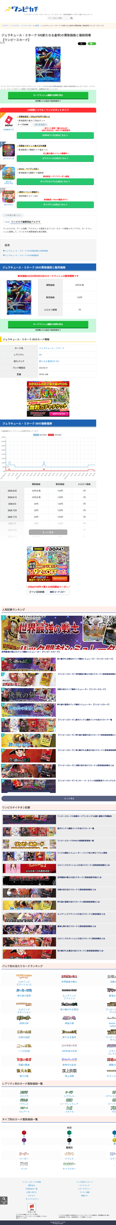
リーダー (24, 1158)
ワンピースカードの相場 (31, 1182)
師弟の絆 (24, 1023)
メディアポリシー (84, 1189)
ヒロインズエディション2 (24, 983)
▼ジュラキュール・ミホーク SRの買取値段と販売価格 (25, 251)
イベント (69, 1158)
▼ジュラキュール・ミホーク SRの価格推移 (21, 255)
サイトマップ (84, 1185)
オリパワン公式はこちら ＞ (55, 204)
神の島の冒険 (24, 995)
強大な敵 (24, 1076)
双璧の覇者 (24, 1065)
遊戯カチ (84, 1196)
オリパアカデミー (32, 1199)
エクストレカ (8, 158)
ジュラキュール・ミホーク (51, 348)
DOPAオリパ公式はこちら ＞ (55, 135)
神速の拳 (69, 1023)
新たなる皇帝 (69, 1037)
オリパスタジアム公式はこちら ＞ (55, 181)
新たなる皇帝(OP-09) (49, 361)
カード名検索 (4, 1202)
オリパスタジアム (8, 182)
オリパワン (8, 205)
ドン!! (24, 1169)
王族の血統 (24, 1037)
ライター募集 (84, 1192)
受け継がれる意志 (69, 1009)
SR (40, 355)
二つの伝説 (24, 1051)
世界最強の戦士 (69, 981)
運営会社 (31, 1185)
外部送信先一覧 (31, 1189)
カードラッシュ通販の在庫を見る (48, 95)
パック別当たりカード (84, 1182)
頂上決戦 (69, 1076)
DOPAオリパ (9, 130)
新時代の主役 (69, 1065)
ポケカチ (31, 1196)
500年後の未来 (69, 1051)
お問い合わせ (31, 1192)
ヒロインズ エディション (24, 1011)
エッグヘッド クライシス (69, 997)
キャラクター (69, 1169)
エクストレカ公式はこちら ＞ (55, 158)
